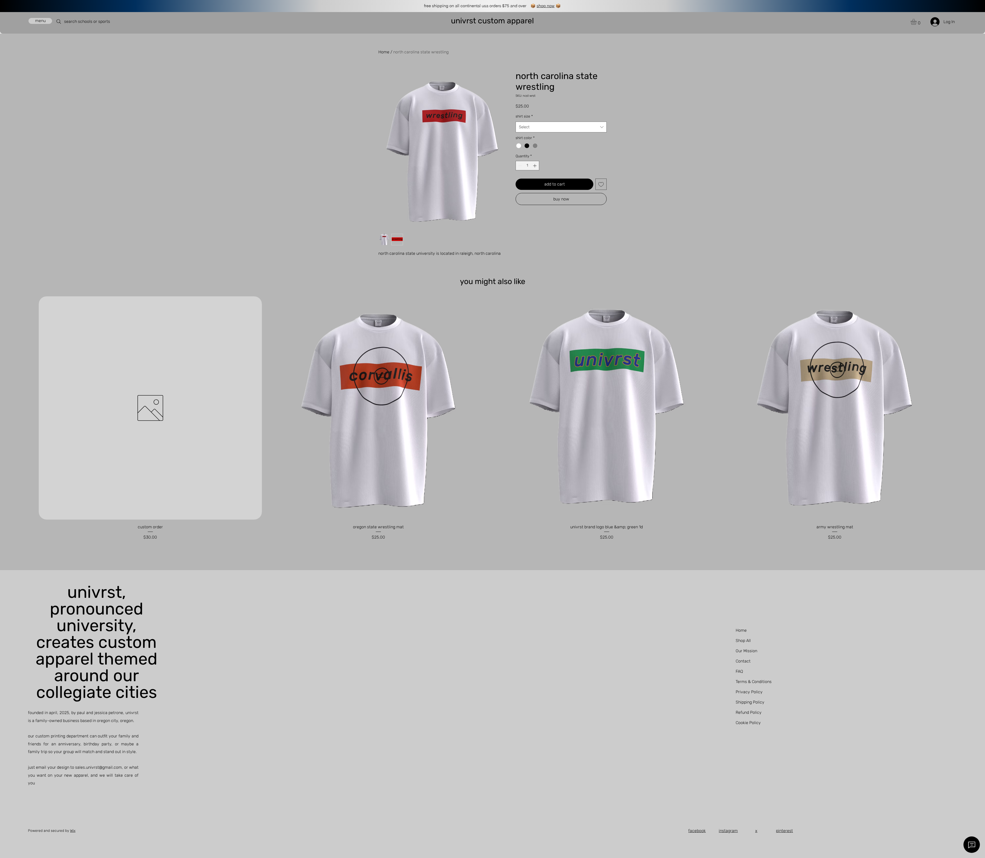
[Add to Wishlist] (601, 184)
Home (383, 52)
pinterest (784, 830)
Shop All (743, 640)
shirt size (524, 116)
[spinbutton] (527, 165)
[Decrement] (519, 165)
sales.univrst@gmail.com (98, 767)
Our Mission (746, 650)
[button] (917, 22)
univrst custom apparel (492, 20)
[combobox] (561, 127)
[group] (492, 418)
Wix (72, 830)
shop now (546, 5)
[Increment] (535, 165)
